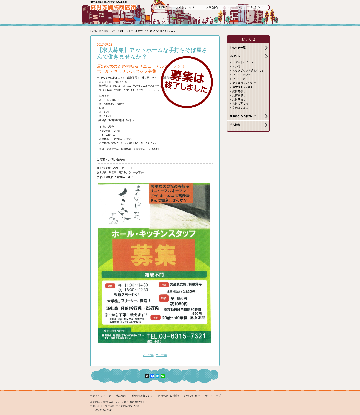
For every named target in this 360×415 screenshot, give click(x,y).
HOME (163, 7)
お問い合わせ (192, 395)
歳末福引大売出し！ (244, 87)
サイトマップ (213, 395)
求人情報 (103, 31)
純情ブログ (257, 7)
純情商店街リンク (142, 395)
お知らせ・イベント (188, 7)
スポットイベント (243, 62)
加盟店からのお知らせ (243, 116)
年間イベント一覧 (100, 395)
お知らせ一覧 (238, 47)
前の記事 (148, 355)
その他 (236, 66)
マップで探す (235, 7)
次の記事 (161, 355)
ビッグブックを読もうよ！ (248, 70)
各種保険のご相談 (168, 395)
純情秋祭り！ (240, 99)
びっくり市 (239, 79)
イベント (235, 56)
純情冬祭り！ (240, 91)
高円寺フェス (240, 107)
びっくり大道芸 (241, 74)
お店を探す (212, 7)
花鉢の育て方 (240, 103)
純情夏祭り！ (240, 95)
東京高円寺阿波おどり (245, 83)
